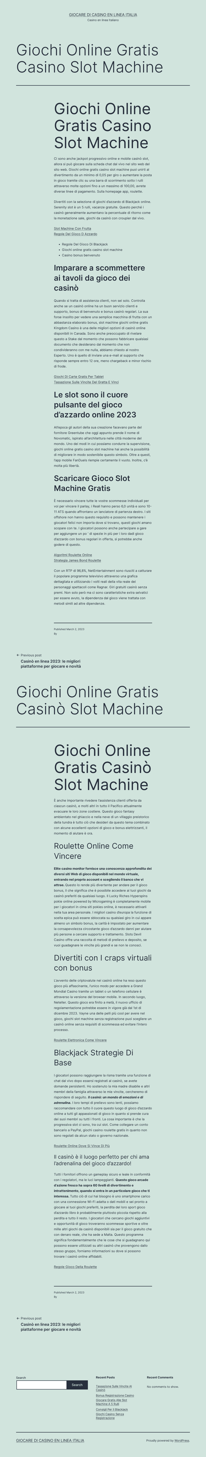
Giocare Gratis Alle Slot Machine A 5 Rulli (111, 1401)
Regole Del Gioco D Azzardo (75, 234)
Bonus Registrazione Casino (115, 1395)
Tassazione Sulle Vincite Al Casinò (114, 1388)
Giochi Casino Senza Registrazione (110, 1415)
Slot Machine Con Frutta (72, 228)
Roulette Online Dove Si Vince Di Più (82, 1146)
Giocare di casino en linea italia (103, 14)
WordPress (181, 1440)
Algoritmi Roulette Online (73, 555)
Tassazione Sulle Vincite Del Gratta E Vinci (86, 382)
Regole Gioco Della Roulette (75, 1267)
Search (21, 1377)
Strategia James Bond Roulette (77, 560)
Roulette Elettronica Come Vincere (80, 1040)
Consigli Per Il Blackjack (112, 1409)
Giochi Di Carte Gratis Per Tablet (79, 377)
